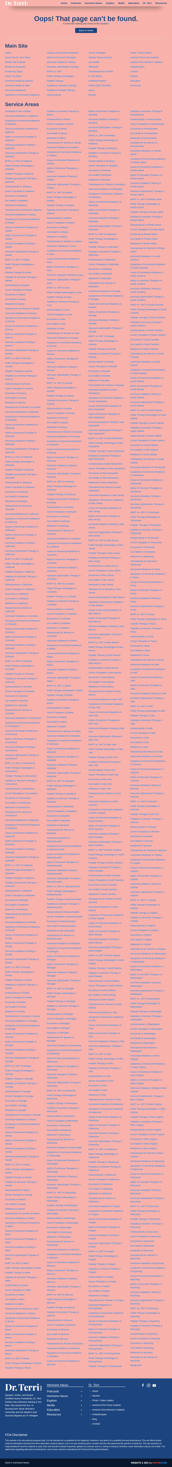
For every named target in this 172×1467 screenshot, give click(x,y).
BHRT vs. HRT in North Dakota (104, 955)
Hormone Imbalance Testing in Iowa (65, 275)
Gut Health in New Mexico (102, 682)
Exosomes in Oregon (99, 1286)
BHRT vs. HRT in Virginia (143, 900)
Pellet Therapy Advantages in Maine (65, 690)
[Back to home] (16, 3)
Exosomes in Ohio (98, 1085)
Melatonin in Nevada (99, 380)
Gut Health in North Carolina (103, 889)
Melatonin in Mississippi (59, 1237)
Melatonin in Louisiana (58, 628)
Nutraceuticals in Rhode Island (145, 225)
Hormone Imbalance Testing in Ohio (107, 1041)
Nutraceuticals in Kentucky (60, 507)
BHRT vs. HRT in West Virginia (146, 1104)
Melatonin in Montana (99, 179)
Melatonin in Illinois (56, 138)
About (91, 90)
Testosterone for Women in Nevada (106, 385)
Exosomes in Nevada (99, 371)
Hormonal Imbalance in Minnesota (64, 1045)
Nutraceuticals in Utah (141, 728)
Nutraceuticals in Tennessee (144, 538)
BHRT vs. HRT (54, 71)
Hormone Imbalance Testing (61, 62)
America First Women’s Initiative (146, 62)
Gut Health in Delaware (16, 905)
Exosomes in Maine (57, 717)
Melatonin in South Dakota (143, 454)
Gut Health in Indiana (57, 232)
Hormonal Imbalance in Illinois (20, 1313)
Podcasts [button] (76, 3)
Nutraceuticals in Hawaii (17, 1190)
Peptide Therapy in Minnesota (62, 1103)
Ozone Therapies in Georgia (19, 1096)
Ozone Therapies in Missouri (61, 1325)
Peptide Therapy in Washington (146, 1011)
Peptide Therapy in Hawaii (18, 1177)
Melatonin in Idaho (14, 1304)
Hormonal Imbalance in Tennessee (147, 467)
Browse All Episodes (15, 67)
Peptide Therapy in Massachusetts (64, 899)
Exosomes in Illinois (57, 128)
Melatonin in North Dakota (102, 999)
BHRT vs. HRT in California (19, 559)
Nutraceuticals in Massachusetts (63, 912)
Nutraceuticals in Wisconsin (144, 1232)
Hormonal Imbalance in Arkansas (21, 412)
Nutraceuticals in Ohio (100, 1076)
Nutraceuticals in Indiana (59, 218)
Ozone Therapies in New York (103, 774)
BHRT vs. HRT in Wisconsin (144, 1206)
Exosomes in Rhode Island (143, 234)
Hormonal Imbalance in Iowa (61, 246)
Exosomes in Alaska (15, 294)
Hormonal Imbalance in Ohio (103, 1012)
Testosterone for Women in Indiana (64, 241)
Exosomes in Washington (143, 1033)
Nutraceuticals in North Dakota (104, 981)
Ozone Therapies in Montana (103, 165)
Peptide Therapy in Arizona (18, 371)
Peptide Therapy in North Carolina (106, 862)
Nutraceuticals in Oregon (101, 1277)
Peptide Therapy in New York (103, 757)
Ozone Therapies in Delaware (20, 895)
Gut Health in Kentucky (58, 521)
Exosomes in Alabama (16, 196)
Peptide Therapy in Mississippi (62, 1205)
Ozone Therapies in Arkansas (20, 487)
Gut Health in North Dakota (102, 995)
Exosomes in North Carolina (103, 885)
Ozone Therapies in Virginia (144, 930)
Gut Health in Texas (140, 650)
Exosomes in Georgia (16, 1101)
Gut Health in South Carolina (144, 344)
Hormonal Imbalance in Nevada (104, 291)
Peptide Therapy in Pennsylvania (105, 1366)
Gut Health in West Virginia (144, 1144)
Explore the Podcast (15, 62)
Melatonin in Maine (56, 726)
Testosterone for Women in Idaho (21, 1308)
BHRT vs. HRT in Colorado (18, 661)
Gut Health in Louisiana (58, 623)
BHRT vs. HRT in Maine (59, 685)
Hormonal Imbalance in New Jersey (106, 495)
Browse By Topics (14, 71)
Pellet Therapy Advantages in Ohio (106, 1058)
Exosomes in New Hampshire (103, 473)
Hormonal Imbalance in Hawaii (20, 1119)
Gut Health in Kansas (57, 422)
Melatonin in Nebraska (100, 278)
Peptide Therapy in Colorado (19, 674)
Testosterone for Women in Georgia (23, 1115)
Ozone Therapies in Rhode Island (147, 229)
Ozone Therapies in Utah (143, 733)
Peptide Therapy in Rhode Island (146, 212)
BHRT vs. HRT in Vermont (143, 801)
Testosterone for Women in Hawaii (22, 1213)
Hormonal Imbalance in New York (105, 699)
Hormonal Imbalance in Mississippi (64, 1147)
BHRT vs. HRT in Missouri (60, 1294)
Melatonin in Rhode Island (143, 243)
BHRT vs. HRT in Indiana (59, 192)
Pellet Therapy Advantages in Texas (148, 619)
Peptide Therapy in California (19, 572)
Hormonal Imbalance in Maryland (63, 736)
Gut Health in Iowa (56, 324)
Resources (135, 85)
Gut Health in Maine (57, 722)
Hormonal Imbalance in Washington (148, 953)
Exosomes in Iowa (56, 319)
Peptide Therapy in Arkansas (19, 469)
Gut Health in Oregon (99, 1291)
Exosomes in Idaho (14, 1294)
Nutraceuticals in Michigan (60, 1014)
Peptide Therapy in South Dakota (147, 423)
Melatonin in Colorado (16, 705)
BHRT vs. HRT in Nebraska (102, 234)
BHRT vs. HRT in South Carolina (146, 305)
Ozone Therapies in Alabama (19, 191)
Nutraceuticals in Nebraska (102, 259)
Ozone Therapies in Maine (60, 712)
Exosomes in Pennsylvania (143, 128)
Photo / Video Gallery (141, 53)
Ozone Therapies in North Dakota (105, 985)
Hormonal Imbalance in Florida (20, 922)
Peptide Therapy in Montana (103, 148)
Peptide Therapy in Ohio (101, 1063)
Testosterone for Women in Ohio (105, 1099)
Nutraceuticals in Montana (102, 161)
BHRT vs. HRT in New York (102, 744)
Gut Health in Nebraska (100, 273)
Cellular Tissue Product (100, 57)
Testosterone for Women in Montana (107, 184)
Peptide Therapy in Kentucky (61, 494)
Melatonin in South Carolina (144, 349)
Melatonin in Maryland (58, 825)
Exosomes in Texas (140, 646)
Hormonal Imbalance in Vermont (146, 756)
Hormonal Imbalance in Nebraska (105, 189)
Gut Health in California (16, 598)
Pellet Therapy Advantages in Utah (147, 711)
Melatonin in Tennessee (142, 556)
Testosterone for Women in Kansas (64, 432)
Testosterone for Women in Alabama (23, 210)
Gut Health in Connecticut (18, 802)
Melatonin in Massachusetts (61, 930)
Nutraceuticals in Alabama (18, 186)
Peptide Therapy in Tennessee (145, 525)
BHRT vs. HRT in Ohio (100, 1054)
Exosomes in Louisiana (58, 618)
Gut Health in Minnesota (59, 1130)
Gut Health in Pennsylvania (144, 133)
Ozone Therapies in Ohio (101, 1081)
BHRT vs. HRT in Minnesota (61, 1090)
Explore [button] (110, 3)
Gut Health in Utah (139, 742)
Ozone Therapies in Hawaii (18, 1195)
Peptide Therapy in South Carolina (147, 317)
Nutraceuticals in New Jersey (103, 566)
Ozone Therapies (97, 53)
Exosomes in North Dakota (102, 990)
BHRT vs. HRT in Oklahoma (103, 1149)
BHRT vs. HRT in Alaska (17, 259)
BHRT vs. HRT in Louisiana (61, 583)
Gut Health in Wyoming (142, 1348)
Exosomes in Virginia (140, 935)
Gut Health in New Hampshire (103, 478)
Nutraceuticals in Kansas (59, 408)
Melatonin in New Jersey (101, 584)
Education (135, 81)
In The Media (95, 76)
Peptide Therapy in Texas (143, 623)
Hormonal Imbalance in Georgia (21, 1021)
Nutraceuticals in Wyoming (143, 1334)
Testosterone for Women (101, 71)
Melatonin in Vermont (141, 845)
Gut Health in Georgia (16, 1105)
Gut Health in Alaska (15, 299)
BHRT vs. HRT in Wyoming (144, 1308)
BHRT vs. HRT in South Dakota (146, 410)
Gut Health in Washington (143, 1038)
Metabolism (136, 1365)
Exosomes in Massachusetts (61, 921)
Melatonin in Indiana (57, 236)
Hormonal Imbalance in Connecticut (23, 718)
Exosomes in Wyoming (141, 1343)
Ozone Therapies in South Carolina (148, 335)
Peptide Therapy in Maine (60, 695)
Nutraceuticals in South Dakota (145, 436)
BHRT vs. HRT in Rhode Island (146, 199)
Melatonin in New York (100, 788)
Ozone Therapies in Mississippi (62, 1223)
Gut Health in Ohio (98, 1090)
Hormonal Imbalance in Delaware (22, 820)
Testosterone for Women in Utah (146, 751)
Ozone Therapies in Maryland (62, 811)
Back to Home (86, 30)
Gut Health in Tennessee (142, 552)
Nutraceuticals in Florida (17, 993)
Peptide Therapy (55, 81)
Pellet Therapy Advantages (60, 76)
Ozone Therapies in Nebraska (104, 264)
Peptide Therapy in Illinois (18, 1368)
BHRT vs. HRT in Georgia (18, 1066)
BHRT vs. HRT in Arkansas (18, 457)
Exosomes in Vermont (141, 836)
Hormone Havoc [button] (93, 3)
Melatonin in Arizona (15, 402)
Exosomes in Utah (139, 737)
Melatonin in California (16, 603)
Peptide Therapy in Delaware (19, 878)
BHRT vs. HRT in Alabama (18, 161)
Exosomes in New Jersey (101, 575)
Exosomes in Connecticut (18, 798)
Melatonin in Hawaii (15, 1209)
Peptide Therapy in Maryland (61, 793)
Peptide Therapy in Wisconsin (145, 1219)
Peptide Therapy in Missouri (61, 1307)
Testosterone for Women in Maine (64, 731)
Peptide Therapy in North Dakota (105, 968)
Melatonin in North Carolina (102, 894)
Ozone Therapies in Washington (146, 1029)
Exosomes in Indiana (57, 227)
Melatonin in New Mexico (101, 686)
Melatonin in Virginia (140, 944)
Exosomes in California (16, 594)
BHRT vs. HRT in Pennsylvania (104, 1353)
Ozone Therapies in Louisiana (62, 614)
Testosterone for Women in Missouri (65, 1343)
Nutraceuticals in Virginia (142, 925)
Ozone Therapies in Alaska (18, 290)
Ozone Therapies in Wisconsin (145, 1236)
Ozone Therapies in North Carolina (106, 880)
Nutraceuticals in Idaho (16, 1285)
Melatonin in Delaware (16, 909)
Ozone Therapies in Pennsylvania (147, 124)
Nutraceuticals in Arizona (17, 384)
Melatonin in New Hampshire (103, 482)
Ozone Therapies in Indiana (61, 222)
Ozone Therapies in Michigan (61, 1018)
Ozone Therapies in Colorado (20, 691)
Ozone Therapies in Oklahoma (104, 1179)
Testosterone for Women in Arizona (22, 407)
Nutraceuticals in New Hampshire (105, 464)
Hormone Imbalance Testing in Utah (148, 693)
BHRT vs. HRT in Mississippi (61, 1192)
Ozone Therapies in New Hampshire (107, 468)
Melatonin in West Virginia (143, 1148)
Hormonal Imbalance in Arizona (21, 313)
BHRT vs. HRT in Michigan (60, 988)
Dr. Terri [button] (147, 3)
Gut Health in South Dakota (144, 450)
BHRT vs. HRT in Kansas (59, 383)
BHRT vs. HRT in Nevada (101, 336)
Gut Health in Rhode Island (144, 239)
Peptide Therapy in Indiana (60, 205)
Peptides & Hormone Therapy (62, 85)
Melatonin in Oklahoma (100, 1193)
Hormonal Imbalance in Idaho (20, 1218)
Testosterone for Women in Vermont (148, 850)
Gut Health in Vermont (141, 841)
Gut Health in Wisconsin (142, 1246)
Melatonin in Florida (15, 1011)
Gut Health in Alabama (16, 200)
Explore (134, 76)
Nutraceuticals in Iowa (58, 310)
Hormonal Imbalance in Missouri (63, 1249)
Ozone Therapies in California (20, 589)
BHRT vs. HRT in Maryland (60, 781)
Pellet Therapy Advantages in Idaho (23, 1268)
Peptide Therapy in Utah (142, 715)
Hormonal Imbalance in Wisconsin (147, 1161)
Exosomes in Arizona (15, 393)
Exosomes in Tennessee (142, 547)
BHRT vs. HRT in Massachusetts (63, 886)
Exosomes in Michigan (58, 1023)
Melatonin (93, 67)
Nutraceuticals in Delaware (18, 890)
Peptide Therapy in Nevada (102, 349)
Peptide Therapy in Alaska (18, 272)
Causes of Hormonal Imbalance (63, 53)
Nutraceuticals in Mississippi (61, 1218)
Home (64, 3)
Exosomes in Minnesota (59, 1125)
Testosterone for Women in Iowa (63, 333)
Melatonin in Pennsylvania (143, 138)
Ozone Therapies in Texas (143, 641)
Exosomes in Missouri (58, 1329)
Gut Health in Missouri (58, 1334)
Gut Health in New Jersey (101, 580)
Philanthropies (137, 67)
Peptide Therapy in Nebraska (103, 247)
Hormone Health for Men (17, 85)
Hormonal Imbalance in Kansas (62, 338)
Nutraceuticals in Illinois (59, 119)
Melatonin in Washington (142, 1043)
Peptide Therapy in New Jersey (104, 553)
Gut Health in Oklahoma (101, 1189)
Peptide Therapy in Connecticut (21, 776)
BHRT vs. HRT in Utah (141, 706)
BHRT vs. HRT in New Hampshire (106, 438)
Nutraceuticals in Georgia (17, 1091)
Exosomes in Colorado (16, 696)
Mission (92, 95)
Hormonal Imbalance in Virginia (146, 855)
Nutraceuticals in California (18, 584)
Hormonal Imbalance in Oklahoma (106, 1104)
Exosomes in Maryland (58, 816)
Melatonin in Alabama (16, 205)
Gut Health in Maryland (58, 820)
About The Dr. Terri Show (17, 57)
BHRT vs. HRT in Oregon (101, 1251)
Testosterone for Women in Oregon (106, 1300)
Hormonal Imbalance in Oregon (104, 1206)
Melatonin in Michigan (58, 1032)
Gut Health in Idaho (15, 1299)
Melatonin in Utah (139, 747)
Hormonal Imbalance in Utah (144, 664)
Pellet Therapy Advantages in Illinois (23, 1363)
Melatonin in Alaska (15, 304)
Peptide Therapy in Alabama (19, 174)
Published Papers (97, 81)
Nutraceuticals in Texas (142, 636)
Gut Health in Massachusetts (61, 926)
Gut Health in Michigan (58, 1028)
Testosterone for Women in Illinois (64, 142)
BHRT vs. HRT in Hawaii (17, 1164)
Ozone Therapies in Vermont (144, 831)
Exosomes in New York (100, 779)
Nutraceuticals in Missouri (60, 1320)
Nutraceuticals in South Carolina (146, 330)
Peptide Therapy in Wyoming (144, 1321)
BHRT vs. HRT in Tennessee (144, 512)
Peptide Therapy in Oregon (102, 1264)
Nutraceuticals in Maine (58, 708)
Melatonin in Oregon (99, 1295)
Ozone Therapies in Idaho (18, 1290)
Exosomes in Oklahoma (100, 1184)
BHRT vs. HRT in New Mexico (104, 642)
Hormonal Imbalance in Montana (63, 1348)
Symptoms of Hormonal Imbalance (22, 95)
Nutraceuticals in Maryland (60, 806)
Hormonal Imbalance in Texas (145, 569)
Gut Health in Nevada (99, 376)
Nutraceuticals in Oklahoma (102, 1175)
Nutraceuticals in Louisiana (60, 609)
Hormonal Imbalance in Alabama (21, 116)
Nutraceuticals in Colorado (18, 686)
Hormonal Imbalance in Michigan (63, 943)
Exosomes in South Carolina (144, 339)
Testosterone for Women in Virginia (148, 949)
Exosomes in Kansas (57, 418)
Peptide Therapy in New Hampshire (106, 451)
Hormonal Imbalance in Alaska (20, 214)
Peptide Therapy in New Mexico (105, 655)
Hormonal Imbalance (15, 90)
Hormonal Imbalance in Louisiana (63, 538)
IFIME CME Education (100, 85)
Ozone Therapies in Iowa (59, 314)
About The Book (13, 76)
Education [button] (133, 3)
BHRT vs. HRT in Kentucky (60, 481)
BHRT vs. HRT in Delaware (19, 865)
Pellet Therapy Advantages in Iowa (64, 292)
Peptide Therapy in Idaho (17, 1272)
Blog (94, 1419)
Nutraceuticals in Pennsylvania (145, 119)
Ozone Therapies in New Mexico (105, 672)
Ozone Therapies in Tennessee (146, 542)
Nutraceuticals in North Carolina (105, 875)
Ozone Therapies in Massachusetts (64, 916)
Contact (134, 71)
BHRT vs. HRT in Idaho (17, 1263)
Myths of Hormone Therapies (61, 57)
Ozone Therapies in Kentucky (62, 512)
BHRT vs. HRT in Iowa (58, 287)
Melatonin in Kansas (57, 427)
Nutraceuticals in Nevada (101, 361)
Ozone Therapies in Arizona (19, 388)
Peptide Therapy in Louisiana (61, 596)
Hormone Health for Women (19, 81)
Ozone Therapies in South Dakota (147, 440)
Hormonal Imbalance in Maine (62, 640)
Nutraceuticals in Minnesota (61, 1116)
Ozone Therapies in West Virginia (147, 1134)
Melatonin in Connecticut (17, 807)
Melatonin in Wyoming (141, 1352)
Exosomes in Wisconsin (142, 1241)
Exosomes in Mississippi (59, 1227)
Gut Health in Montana (100, 175)
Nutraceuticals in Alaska (17, 285)
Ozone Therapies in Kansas (61, 413)
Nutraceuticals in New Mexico (103, 668)
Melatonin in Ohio (97, 1095)
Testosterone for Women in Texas (147, 660)
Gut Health (94, 62)
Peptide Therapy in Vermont (144, 814)
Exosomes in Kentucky (58, 516)
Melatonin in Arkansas (16, 501)
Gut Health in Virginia (141, 939)
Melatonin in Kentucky (58, 526)
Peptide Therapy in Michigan (61, 1001)
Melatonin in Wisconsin (141, 1250)
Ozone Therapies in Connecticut (21, 793)
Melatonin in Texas (139, 655)
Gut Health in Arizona (15, 398)
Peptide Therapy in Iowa (59, 297)
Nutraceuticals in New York (102, 770)
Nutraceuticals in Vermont (143, 827)
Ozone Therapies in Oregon (102, 1281)
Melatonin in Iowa (55, 328)
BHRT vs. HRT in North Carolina (105, 850)
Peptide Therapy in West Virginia (146, 1117)
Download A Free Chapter (18, 111)
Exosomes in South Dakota (144, 445)
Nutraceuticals (54, 95)
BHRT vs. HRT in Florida (17, 967)
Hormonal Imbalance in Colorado (21, 616)
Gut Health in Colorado (16, 700)
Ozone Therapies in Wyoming (145, 1338)
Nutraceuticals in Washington (145, 1024)
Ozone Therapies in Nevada (103, 366)
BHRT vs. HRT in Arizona (18, 358)
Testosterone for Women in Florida (22, 1016)
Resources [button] (161, 3)
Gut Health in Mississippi (59, 1232)
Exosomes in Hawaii (15, 1199)
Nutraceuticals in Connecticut (19, 788)
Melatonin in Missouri (57, 1339)
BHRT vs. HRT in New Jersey (103, 540)
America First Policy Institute (144, 57)
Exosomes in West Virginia (143, 1139)
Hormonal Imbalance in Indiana (62, 147)
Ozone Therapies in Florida (18, 997)
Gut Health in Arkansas (16, 496)
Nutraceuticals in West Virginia (145, 1129)
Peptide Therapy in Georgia (19, 1078)
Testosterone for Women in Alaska (22, 308)
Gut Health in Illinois (57, 133)
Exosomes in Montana (100, 170)
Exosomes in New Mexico (101, 677)
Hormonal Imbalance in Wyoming (147, 1263)
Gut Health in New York (100, 784)
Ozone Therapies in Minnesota (62, 1121)
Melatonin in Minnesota (58, 1135)
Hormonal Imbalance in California (22, 514)
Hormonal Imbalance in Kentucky (63, 436)
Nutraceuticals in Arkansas (18, 482)
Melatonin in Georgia (15, 1110)
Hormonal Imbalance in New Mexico (107, 597)
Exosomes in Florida (15, 1002)
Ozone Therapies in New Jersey (105, 570)
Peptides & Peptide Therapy (61, 90)
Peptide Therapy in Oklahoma (103, 1162)
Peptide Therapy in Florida (18, 980)
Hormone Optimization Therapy (62, 67)
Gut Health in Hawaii (15, 1204)
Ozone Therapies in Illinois (60, 124)
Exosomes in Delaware (16, 900)
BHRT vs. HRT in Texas (142, 614)
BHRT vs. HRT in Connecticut (20, 763)
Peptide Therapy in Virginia (144, 913)
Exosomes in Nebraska (100, 269)
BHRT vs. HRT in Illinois (17, 1358)
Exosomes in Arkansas (16, 492)
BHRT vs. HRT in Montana (102, 135)
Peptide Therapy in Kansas (60, 395)
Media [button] (121, 3)
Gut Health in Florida (15, 1007)
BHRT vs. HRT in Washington (145, 998)
